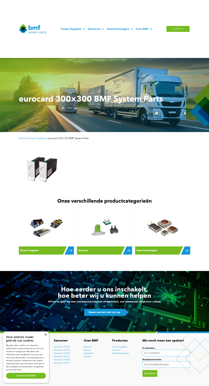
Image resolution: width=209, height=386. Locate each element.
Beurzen (88, 347)
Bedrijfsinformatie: (152, 359)
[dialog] (26, 357)
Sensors (116, 350)
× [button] (45, 335)
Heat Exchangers (120, 353)
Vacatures (88, 353)
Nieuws (87, 350)
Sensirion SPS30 (61, 356)
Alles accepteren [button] (26, 375)
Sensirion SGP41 (62, 363)
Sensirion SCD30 (62, 350)
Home (22, 138)
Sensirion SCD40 (62, 353)
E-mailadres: (148, 348)
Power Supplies (36, 138)
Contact (87, 356)
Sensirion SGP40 (62, 360)
